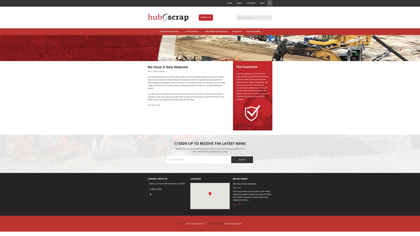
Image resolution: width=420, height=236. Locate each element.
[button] (210, 194)
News (158, 105)
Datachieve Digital (233, 223)
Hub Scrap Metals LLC (169, 17)
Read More (238, 204)
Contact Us (206, 17)
